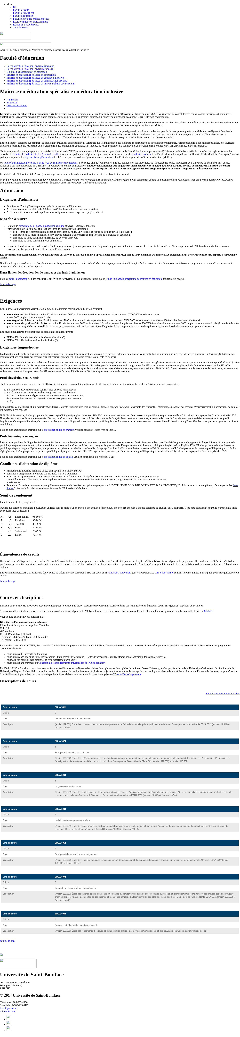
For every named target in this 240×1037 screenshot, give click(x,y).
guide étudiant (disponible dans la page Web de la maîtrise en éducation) (41, 162)
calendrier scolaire (164, 572)
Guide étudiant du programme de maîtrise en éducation (133, 278)
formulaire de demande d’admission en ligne (42, 225)
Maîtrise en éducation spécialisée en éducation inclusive (35, 77)
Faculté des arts (21, 9)
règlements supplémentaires (39, 157)
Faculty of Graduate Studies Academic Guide (36, 154)
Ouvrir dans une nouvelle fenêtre (223, 693)
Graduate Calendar (142, 154)
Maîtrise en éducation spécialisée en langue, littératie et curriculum (40, 83)
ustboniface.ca (7, 1011)
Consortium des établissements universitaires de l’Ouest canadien (71, 662)
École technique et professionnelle (30, 21)
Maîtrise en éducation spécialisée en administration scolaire (37, 80)
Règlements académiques (26, 24)
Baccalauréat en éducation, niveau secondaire (30, 68)
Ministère (209, 611)
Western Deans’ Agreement (127, 674)
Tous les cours (20, 27)
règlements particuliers (119, 572)
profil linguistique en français (59, 429)
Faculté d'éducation (23, 15)
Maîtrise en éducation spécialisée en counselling (31, 74)
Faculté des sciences (23, 12)
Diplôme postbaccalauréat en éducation (27, 71)
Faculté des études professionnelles (31, 18)
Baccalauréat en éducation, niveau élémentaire (30, 66)
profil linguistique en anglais (58, 456)
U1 (14, 7)
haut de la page (8, 284)
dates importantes (18, 278)
